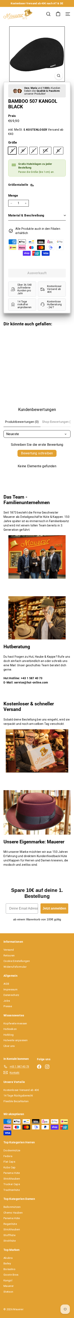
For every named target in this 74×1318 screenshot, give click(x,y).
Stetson (8, 1291)
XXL (47, 151)
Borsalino (9, 1269)
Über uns (9, 1046)
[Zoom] (58, 75)
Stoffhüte (9, 1235)
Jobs (6, 1000)
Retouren (9, 955)
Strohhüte (9, 1240)
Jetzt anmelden (54, 908)
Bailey (7, 1263)
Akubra (8, 1257)
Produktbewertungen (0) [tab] (22, 421)
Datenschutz (11, 995)
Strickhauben (11, 1178)
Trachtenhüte (11, 1189)
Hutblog (8, 1034)
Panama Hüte (11, 1172)
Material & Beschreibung (26, 215)
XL (60, 151)
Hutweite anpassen (15, 1040)
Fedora (7, 1156)
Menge (13, 195)
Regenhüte (10, 1223)
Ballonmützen (12, 1206)
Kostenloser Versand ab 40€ (21, 1090)
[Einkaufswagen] (58, 14)
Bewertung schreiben (37, 453)
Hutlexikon (10, 1029)
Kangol (7, 1280)
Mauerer (8, 1285)
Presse (7, 1006)
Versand (8, 949)
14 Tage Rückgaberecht (18, 1095)
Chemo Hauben (13, 1212)
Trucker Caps (11, 1184)
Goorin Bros (10, 1274)
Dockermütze (11, 1150)
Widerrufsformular (15, 966)
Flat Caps (9, 1161)
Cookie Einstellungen (16, 961)
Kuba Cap (9, 1167)
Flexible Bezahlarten (16, 1101)
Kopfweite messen (15, 1023)
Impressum (10, 989)
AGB (6, 983)
